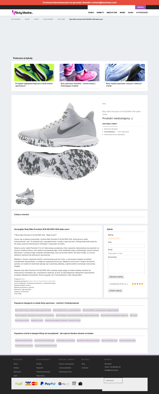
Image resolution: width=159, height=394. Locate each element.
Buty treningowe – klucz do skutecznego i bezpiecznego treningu (77, 315)
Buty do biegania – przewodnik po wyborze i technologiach (34, 315)
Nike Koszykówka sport (109, 340)
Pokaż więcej (115, 290)
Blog (83, 364)
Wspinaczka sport (37, 320)
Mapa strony (40, 376)
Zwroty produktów (65, 368)
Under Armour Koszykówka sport (45, 345)
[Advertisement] (79, 39)
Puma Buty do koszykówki (24, 345)
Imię (110, 242)
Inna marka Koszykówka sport (44, 340)
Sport (15, 376)
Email (110, 250)
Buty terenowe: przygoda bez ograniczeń (114, 315)
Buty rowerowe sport (22, 320)
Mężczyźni (17, 372)
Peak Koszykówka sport (127, 340)
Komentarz (112, 257)
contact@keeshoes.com (104, 2)
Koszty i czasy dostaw (66, 364)
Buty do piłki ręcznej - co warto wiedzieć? (67, 310)
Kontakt (39, 364)
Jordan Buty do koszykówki (66, 340)
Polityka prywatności (43, 372)
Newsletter (108, 364)
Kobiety (16, 368)
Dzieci (16, 364)
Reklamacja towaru (65, 372)
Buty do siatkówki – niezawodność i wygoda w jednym (100, 310)
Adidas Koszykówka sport (23, 340)
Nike (104, 104)
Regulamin (39, 368)
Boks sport (133, 315)
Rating (110, 235)
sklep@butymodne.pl (111, 370)
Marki (130, 12)
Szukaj (140, 7)
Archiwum (85, 368)
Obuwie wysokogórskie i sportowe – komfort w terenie (62, 320)
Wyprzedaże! (142, 12)
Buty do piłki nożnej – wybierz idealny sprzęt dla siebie (33, 310)
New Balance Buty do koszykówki (88, 340)
